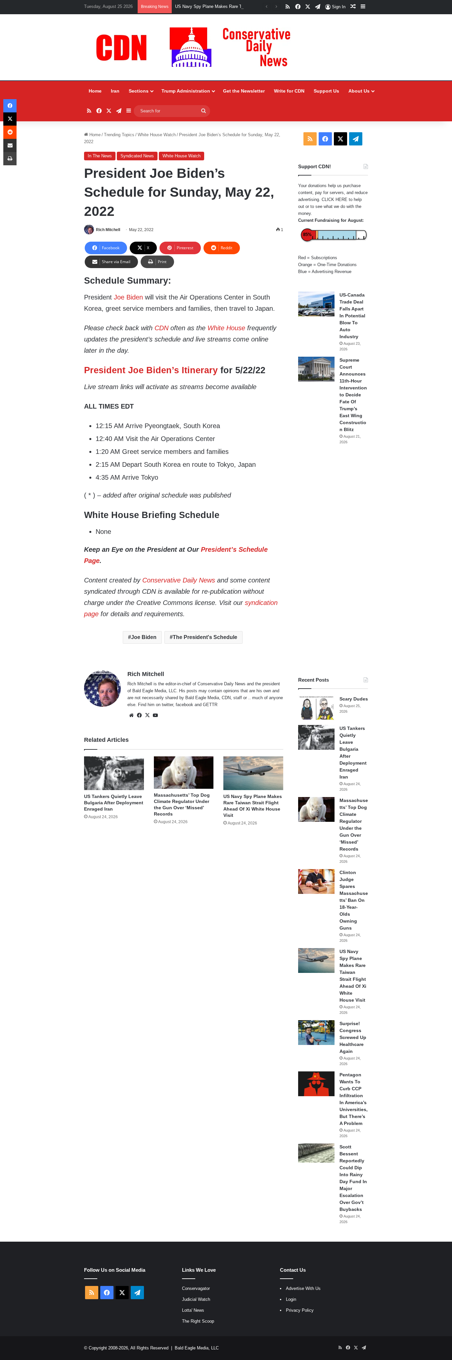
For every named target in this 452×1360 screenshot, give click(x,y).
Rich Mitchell (108, 229)
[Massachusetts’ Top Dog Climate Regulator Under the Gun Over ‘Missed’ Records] (184, 772)
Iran (115, 91)
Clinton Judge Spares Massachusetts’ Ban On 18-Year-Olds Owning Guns (353, 900)
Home (95, 91)
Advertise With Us (303, 1288)
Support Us (326, 91)
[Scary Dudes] (316, 708)
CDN (161, 328)
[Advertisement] (333, 560)
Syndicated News (137, 155)
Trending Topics (119, 134)
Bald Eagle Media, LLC (197, 1347)
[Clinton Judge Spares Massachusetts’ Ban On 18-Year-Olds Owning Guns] (316, 881)
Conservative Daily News (178, 580)
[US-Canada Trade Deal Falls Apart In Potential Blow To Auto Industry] (316, 304)
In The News (100, 155)
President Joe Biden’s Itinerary (151, 370)
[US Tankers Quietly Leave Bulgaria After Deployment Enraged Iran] (114, 773)
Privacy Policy (300, 1310)
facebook (184, 704)
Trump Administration (185, 91)
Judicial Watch (196, 1299)
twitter (167, 704)
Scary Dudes (353, 698)
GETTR (210, 704)
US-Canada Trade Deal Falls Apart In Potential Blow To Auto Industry (352, 315)
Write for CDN (289, 91)
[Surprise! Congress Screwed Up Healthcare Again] (316, 1032)
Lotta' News (193, 1310)
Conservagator (196, 1288)
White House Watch (157, 134)
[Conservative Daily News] (196, 47)
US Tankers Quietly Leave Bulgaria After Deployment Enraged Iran (113, 803)
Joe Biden (128, 297)
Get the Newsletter (244, 91)
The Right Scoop (198, 1321)
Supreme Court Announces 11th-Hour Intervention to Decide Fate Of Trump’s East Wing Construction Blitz (353, 394)
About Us (359, 91)
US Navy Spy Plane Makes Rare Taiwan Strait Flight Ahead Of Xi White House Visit (255, 6)
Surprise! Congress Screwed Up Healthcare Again (352, 1037)
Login (291, 1299)
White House (226, 328)
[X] (147, 715)
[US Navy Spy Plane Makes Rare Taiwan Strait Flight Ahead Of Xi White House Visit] (253, 773)
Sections (139, 91)
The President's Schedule (205, 637)
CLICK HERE (334, 199)
